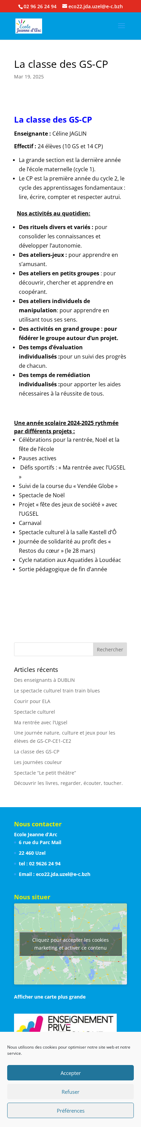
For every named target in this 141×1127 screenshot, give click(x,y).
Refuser (70, 1091)
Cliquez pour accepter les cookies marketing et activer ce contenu (70, 944)
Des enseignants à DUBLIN (44, 680)
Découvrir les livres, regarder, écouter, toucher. (68, 783)
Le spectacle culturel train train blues (57, 690)
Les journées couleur (38, 762)
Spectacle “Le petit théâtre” (45, 772)
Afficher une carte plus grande (50, 996)
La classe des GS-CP (36, 751)
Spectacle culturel (34, 712)
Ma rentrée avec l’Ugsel (40, 722)
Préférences (71, 1110)
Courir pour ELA (32, 701)
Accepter (71, 1072)
